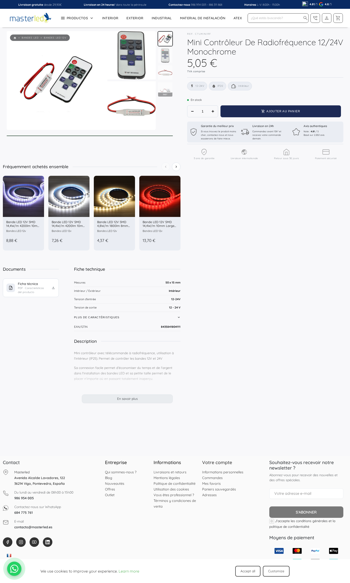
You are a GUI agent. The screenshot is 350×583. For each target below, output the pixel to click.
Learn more (129, 571)
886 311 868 (215, 4)
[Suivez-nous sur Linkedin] (47, 542)
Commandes (212, 477)
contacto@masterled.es (33, 527)
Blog (108, 477)
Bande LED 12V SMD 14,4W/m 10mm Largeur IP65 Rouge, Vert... (160, 225)
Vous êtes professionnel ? (174, 495)
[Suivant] (176, 166)
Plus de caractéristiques (96, 317)
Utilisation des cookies (171, 489)
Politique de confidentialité (174, 483)
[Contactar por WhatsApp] (14, 569)
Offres (110, 489)
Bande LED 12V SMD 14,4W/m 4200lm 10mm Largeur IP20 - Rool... (69, 225)
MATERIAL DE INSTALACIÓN (202, 18)
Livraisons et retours (170, 472)
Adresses (209, 495)
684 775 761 (23, 512)
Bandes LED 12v (16, 231)
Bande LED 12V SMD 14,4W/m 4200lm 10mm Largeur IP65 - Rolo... (23, 225)
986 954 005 (198, 4)
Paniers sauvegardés (219, 489)
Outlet (110, 495)
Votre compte (217, 462)
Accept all (247, 571)
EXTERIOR (134, 18)
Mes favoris (211, 483)
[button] (305, 18)
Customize (276, 571)
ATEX (238, 18)
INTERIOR (110, 18)
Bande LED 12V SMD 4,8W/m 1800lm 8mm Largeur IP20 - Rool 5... (113, 225)
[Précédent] (165, 166)
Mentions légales (167, 477)
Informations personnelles (222, 472)
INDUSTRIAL (162, 18)
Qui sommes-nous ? (120, 472)
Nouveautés (114, 483)
